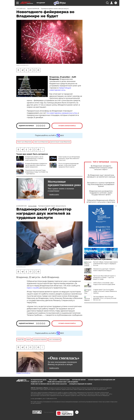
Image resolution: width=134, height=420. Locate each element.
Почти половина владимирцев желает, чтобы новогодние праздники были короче (68, 165)
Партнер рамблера (49, 412)
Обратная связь (64, 379)
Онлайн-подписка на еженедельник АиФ (101, 379)
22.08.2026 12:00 (21, 206)
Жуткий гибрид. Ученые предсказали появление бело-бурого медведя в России (105, 263)
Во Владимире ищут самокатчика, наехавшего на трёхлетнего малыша (101, 176)
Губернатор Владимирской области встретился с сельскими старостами (101, 201)
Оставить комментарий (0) (67, 125)
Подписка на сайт (37, 382)
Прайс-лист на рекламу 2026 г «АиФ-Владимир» (63, 382)
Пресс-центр (53, 379)
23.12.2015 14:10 (20, 8)
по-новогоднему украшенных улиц (62, 113)
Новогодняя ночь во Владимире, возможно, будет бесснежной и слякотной (69, 158)
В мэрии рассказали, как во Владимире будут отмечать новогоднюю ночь (34, 158)
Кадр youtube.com (22, 65)
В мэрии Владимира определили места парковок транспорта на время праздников (36, 165)
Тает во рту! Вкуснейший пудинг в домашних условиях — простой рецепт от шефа (104, 277)
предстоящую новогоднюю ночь (60, 89)
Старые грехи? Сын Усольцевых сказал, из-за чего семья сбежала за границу (105, 291)
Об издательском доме (38, 379)
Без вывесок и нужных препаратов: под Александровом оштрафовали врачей (101, 184)
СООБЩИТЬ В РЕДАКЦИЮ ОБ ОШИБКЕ (80, 384)
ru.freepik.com (21, 266)
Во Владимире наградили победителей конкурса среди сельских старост (101, 167)
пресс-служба (33, 288)
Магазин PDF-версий (79, 379)
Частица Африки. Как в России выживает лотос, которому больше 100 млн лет (104, 298)
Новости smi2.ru (23, 200)
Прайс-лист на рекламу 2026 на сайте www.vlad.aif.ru (49, 384)
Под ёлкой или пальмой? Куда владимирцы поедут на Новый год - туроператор (36, 171)
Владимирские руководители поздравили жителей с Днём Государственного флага (101, 193)
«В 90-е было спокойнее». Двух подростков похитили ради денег (104, 283)
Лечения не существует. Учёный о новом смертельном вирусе (104, 269)
